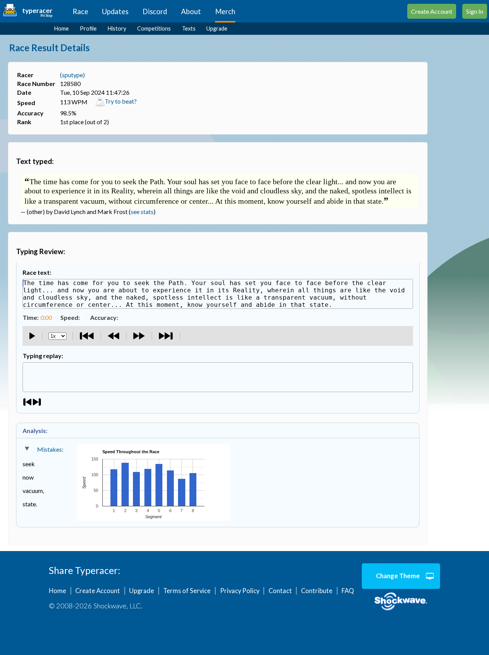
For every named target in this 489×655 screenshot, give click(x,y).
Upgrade (216, 28)
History (117, 28)
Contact (280, 591)
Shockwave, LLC (401, 601)
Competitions (154, 28)
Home (61, 28)
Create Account (431, 11)
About (191, 11)
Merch (225, 11)
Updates (115, 11)
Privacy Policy (239, 591)
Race (80, 11)
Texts (189, 28)
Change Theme (398, 576)
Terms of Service (186, 591)
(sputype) (72, 74)
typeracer (37, 10)
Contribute (316, 591)
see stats (142, 211)
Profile (88, 28)
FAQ (348, 591)
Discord (154, 11)
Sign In (474, 11)
